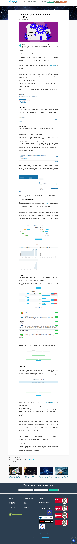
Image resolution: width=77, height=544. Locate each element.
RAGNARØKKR (57, 1)
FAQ (50, 60)
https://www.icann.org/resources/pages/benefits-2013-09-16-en (46, 533)
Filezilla (47, 402)
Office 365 (25, 4)
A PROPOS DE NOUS (29, 1)
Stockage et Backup (31, 4)
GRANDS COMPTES (51, 1)
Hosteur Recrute (12, 503)
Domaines (11, 4)
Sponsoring (26, 507)
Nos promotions (39, 4)
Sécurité (19, 4)
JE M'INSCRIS (53, 490)
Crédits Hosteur (12, 506)
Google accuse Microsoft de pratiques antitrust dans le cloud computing (14, 477)
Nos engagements (12, 507)
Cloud (15, 4)
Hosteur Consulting (12, 504)
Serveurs (25, 503)
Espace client (63, 1)
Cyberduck (52, 402)
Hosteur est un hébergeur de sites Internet (35, 537)
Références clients (12, 502)
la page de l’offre (52, 65)
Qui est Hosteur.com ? (13, 501)
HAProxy (25, 504)
